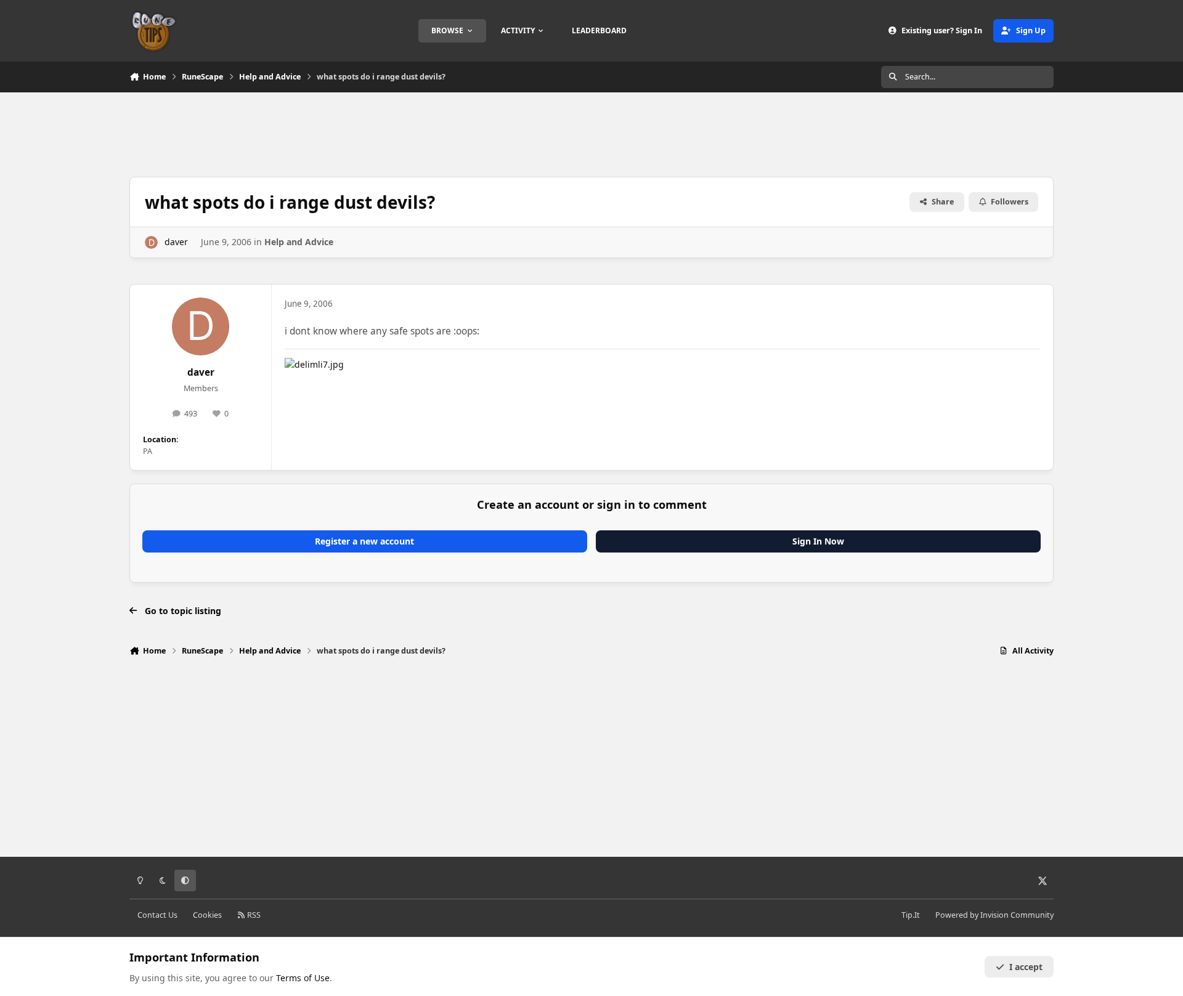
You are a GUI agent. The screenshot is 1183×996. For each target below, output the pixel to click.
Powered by (994, 915)
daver (176, 242)
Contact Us (157, 915)
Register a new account (364, 541)
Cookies (207, 915)
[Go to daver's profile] (151, 242)
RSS (253, 915)
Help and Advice (298, 242)
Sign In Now (818, 541)
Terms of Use (303, 978)
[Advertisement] (591, 133)
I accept (1026, 967)
